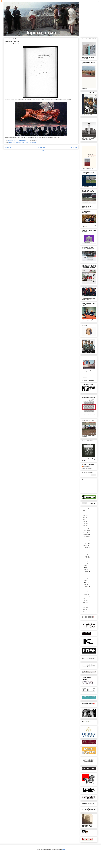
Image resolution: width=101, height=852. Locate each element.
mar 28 (87, 551)
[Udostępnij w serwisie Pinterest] (36, 140)
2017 (84, 527)
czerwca (86, 540)
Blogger (63, 849)
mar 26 (87, 554)
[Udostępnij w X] (33, 140)
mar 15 (87, 575)
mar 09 (87, 584)
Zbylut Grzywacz (33, 142)
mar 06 (87, 590)
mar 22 (87, 565)
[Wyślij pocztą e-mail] (30, 140)
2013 (84, 604)
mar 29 (87, 549)
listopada (86, 530)
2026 (84, 510)
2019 (84, 523)
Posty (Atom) (43, 150)
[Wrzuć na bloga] (32, 140)
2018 (84, 525)
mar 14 (87, 576)
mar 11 (87, 580)
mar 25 (87, 559)
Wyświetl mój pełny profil (87, 468)
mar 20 (87, 569)
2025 (84, 512)
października (87, 532)
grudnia (86, 528)
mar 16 (87, 573)
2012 (84, 605)
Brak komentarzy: (22, 140)
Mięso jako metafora (12, 41)
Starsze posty (74, 147)
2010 (84, 609)
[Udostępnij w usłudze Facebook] (34, 140)
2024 (84, 514)
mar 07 (87, 588)
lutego (85, 594)
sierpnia (86, 536)
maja (85, 541)
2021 (84, 519)
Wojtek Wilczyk (86, 466)
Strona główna (41, 147)
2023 (84, 515)
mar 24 (87, 561)
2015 (84, 600)
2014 (84, 602)
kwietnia (86, 543)
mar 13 (87, 578)
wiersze (27, 142)
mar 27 (87, 552)
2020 (84, 521)
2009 (84, 611)
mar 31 (87, 547)
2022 (84, 517)
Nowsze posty (8, 147)
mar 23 (87, 563)
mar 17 (87, 571)
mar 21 (87, 567)
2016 (84, 598)
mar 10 (87, 582)
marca (85, 545)
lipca (85, 538)
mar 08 (87, 586)
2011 (84, 607)
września (86, 534)
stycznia (86, 596)
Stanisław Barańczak (21, 142)
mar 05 (87, 591)
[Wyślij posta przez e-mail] (28, 140)
